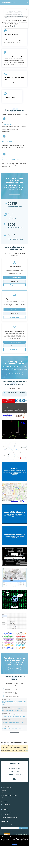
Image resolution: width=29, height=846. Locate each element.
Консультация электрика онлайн (9, 817)
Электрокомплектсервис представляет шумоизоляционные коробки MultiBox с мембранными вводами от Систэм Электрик (14, 722)
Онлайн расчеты (6, 804)
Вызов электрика (9, 97)
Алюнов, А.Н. (4, 746)
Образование (5, 809)
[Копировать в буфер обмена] (26, 750)
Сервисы (4, 792)
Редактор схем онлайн (11, 34)
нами (22, 14)
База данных (14, 281)
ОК (14, 844)
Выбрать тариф (14, 285)
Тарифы (4, 790)
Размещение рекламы (7, 787)
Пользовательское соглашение (9, 795)
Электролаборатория (7, 812)
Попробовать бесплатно (14, 277)
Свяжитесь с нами (14, 373)
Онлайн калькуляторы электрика (14, 56)
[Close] (26, 10)
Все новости (14, 733)
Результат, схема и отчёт (11, 159)
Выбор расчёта (7, 142)
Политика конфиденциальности (9, 797)
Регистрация (6, 124)
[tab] (10, 689)
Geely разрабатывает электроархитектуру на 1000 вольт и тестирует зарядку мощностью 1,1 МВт (14, 702)
